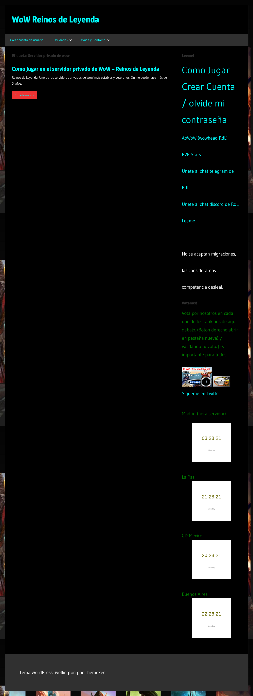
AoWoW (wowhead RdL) (205, 138)
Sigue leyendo (23, 95)
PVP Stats (191, 154)
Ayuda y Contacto (92, 40)
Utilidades (61, 40)
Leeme (188, 221)
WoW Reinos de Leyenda (55, 19)
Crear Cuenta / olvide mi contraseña (208, 103)
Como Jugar (206, 70)
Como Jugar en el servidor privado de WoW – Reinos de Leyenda (85, 68)
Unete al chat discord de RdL (210, 204)
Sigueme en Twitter (201, 393)
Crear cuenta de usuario (26, 40)
